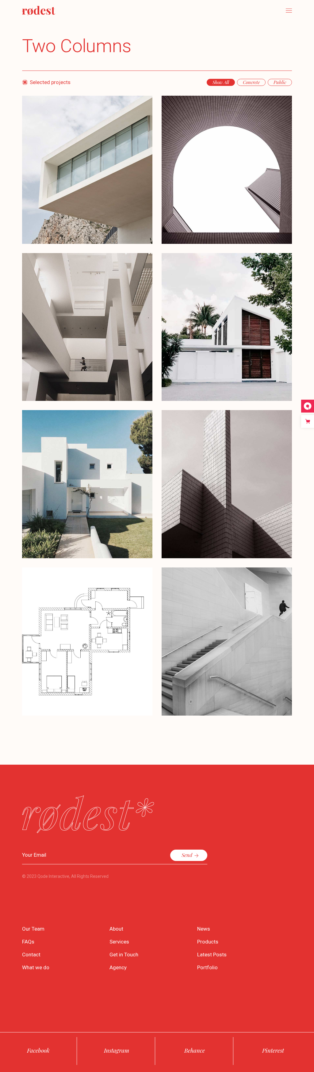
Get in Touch (123, 954)
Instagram (116, 1050)
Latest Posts (212, 954)
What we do (35, 967)
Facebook (38, 1050)
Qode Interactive (53, 876)
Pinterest (273, 1050)
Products (207, 942)
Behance (194, 1050)
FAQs (28, 942)
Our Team (33, 929)
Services (119, 942)
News (203, 929)
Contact (31, 954)
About (116, 929)
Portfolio (207, 967)
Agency (118, 967)
